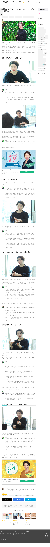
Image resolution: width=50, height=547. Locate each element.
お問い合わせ (2, 540)
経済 (10, 533)
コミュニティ (42, 70)
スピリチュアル (19, 17)
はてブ (31, 499)
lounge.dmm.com (4, 175)
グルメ (41, 64)
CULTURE (16, 531)
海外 (44, 68)
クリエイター (42, 62)
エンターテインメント (43, 37)
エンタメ (14, 534)
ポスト (8, 499)
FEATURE (28, 531)
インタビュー (5, 17)
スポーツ (41, 43)
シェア (20, 499)
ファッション (42, 66)
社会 (45, 64)
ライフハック (42, 45)
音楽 (40, 68)
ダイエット (42, 35)
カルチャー (12, 17)
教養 (14, 533)
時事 (0, 533)
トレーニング (42, 41)
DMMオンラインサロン (3, 539)
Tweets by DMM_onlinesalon (42, 73)
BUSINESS (3, 531)
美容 (46, 35)
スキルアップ (42, 33)
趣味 (46, 53)
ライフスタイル (4, 15)
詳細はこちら (27, 171)
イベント (41, 53)
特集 (40, 47)
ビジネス (41, 51)
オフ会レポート (42, 60)
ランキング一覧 (46, 19)
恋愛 (46, 43)
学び (32, 17)
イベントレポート (43, 49)
